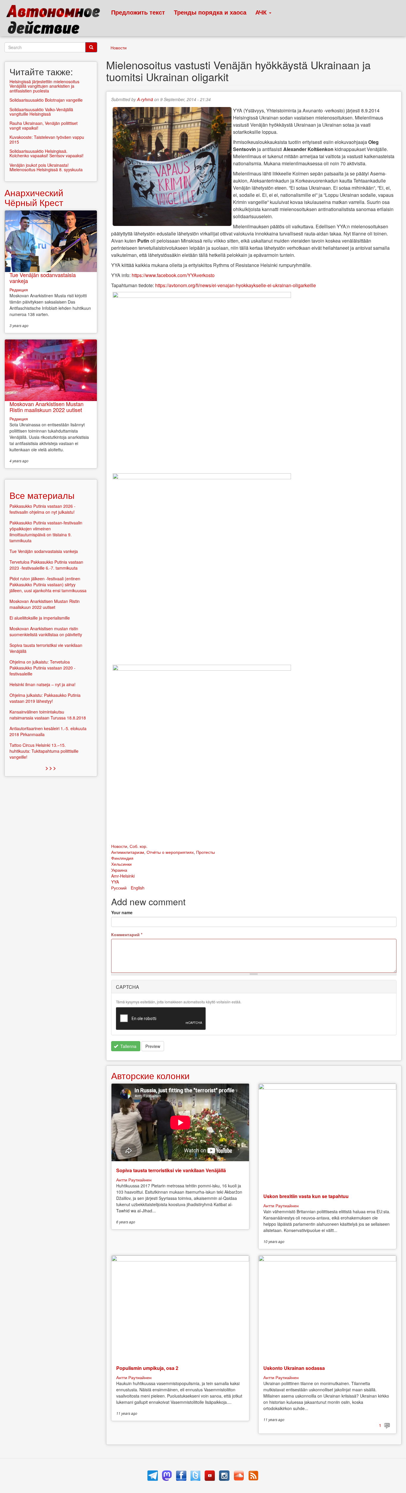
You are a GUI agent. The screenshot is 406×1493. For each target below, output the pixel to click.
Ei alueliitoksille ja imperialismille (40, 618)
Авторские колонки (150, 1075)
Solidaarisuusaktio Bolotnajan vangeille (46, 100)
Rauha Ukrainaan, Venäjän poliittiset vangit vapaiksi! (44, 125)
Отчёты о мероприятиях (170, 852)
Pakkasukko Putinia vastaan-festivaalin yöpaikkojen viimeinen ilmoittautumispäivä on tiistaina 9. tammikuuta (46, 531)
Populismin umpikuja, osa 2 (147, 1368)
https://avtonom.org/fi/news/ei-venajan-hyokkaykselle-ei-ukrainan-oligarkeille (235, 285)
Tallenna (127, 1046)
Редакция (19, 290)
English (137, 888)
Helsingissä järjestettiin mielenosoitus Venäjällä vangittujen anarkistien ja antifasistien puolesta (44, 86)
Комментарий (126, 934)
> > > (50, 767)
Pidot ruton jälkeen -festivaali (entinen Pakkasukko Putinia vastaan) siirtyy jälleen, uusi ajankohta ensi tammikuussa (48, 584)
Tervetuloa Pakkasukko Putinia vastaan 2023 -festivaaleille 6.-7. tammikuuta (46, 565)
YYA (115, 882)
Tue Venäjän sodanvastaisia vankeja (43, 278)
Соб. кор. (138, 846)
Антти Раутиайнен (134, 1180)
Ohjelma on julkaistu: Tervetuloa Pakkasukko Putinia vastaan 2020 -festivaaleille (42, 668)
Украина (119, 870)
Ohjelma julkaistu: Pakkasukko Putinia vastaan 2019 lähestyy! (45, 698)
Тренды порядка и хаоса (210, 12)
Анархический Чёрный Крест (33, 197)
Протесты (205, 852)
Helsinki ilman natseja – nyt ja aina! (42, 684)
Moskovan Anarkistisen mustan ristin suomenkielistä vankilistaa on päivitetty (46, 631)
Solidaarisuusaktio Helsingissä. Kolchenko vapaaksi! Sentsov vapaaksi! (47, 153)
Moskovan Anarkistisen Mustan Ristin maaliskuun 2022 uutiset (47, 407)
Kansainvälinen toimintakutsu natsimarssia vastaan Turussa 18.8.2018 (48, 715)
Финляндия (122, 858)
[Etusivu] (56, 21)
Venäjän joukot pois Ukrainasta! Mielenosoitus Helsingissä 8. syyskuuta (46, 167)
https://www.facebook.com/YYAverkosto (173, 275)
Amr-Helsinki (123, 876)
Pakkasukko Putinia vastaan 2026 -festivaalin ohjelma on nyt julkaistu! (42, 509)
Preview (152, 1046)
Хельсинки (121, 864)
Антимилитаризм (127, 852)
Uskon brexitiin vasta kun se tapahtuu (306, 1196)
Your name (122, 912)
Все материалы (42, 495)
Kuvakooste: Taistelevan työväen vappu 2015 (47, 139)
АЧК (261, 12)
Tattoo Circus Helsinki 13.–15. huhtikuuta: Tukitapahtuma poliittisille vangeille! (44, 751)
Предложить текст (138, 12)
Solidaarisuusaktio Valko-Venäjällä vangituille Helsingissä (41, 111)
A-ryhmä (145, 99)
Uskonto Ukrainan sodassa (294, 1368)
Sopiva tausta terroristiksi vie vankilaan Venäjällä (171, 1170)
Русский (119, 888)
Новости (119, 48)
